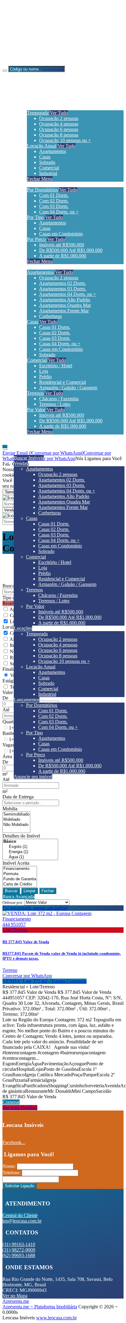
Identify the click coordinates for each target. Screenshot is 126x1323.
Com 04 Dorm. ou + (59, 211)
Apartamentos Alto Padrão (64, 299)
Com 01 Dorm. (54, 195)
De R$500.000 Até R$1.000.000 (70, 250)
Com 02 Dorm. (54, 200)
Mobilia (9, 808)
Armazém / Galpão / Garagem (68, 387)
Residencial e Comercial (62, 382)
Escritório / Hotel (55, 365)
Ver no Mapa (15, 1295)
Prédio (45, 376)
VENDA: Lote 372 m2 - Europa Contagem (44, 981)
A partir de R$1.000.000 (62, 255)
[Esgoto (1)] (30, 846)
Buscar (11, 891)
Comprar (11, 1102)
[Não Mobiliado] (16, 824)
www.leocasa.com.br (56, 1317)
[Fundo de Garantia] (20, 879)
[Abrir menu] (4, 447)
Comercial (49, 167)
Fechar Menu (40, 178)
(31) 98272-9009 (31, 32)
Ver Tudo (59, 112)
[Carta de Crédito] (20, 884)
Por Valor (36, 409)
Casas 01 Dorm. (54, 327)
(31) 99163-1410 (31, 21)
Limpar (29, 891)
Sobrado (47, 162)
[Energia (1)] (30, 852)
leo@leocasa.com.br (34, 52)
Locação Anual (41, 145)
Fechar (48, 891)
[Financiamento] (20, 868)
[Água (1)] (30, 857)
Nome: (9, 1166)
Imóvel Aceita (15, 863)
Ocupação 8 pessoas (58, 134)
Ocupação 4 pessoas (58, 123)
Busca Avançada (18, 896)
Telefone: (11, 1172)
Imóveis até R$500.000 (61, 244)
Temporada (38, 112)
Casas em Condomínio (61, 233)
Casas (44, 156)
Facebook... (13, 1142)
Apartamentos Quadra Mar (65, 305)
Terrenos (35, 393)
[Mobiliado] (16, 819)
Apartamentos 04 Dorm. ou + (67, 294)
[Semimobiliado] (16, 814)
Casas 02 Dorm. (54, 332)
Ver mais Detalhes (19, 1107)
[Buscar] (4, 70)
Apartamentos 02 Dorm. (62, 283)
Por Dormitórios (42, 189)
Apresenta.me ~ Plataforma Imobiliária (39, 1306)
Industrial (48, 173)
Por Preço (36, 239)
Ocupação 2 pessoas (58, 118)
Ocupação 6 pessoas (58, 129)
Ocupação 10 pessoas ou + (65, 140)
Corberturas (50, 316)
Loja (43, 371)
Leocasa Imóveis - (20, 63)
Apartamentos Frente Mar (64, 310)
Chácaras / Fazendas (59, 398)
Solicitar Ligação (19, 1185)
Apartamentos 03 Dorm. (62, 288)
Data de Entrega (18, 796)
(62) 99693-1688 (31, 42)
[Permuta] (20, 874)
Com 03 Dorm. (54, 206)
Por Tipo (35, 217)
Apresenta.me (15, 1301)
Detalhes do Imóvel (21, 835)
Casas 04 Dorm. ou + (59, 343)
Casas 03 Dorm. (54, 338)
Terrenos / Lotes (54, 404)
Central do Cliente (20, 1215)
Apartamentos (52, 151)
